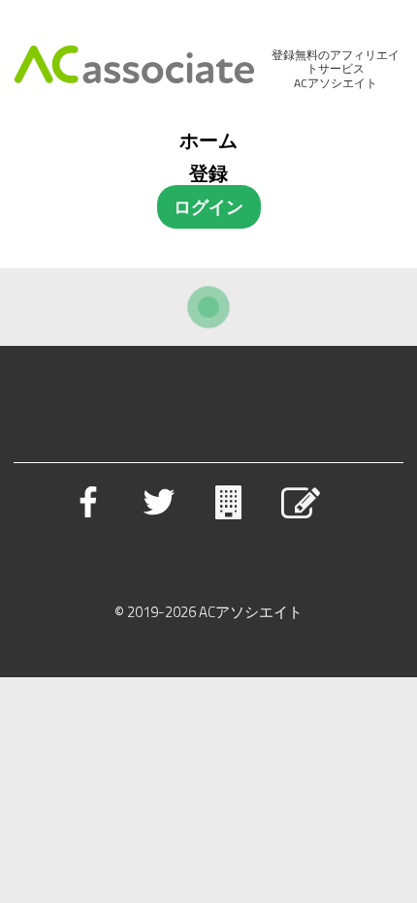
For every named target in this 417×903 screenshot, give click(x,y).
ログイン (208, 207)
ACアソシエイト (251, 612)
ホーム (208, 140)
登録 (208, 173)
